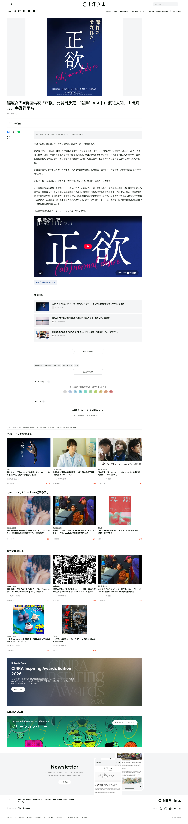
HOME (9, 427)
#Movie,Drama (67, 365)
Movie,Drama (17, 427)
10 (111, 392)
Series (151, 11)
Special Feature (162, 11)
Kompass (26, 808)
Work (72, 799)
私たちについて (11, 817)
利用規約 (84, 817)
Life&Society (63, 799)
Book (55, 799)
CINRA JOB (177, 11)
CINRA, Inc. (169, 800)
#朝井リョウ (39, 365)
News (115, 11)
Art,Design (28, 799)
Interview (134, 11)
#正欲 (76, 365)
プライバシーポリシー (72, 817)
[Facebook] (24, 11)
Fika (19, 808)
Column (143, 11)
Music (20, 799)
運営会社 (21, 817)
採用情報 (29, 817)
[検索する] (155, 4)
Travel (20, 802)
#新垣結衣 (57, 365)
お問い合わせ (60, 817)
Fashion (27, 802)
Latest (108, 11)
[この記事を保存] (8, 137)
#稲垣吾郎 (48, 365)
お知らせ (50, 817)
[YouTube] (29, 11)
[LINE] (34, 11)
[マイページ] (11, 4)
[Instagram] (19, 11)
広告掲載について (40, 817)
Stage (48, 799)
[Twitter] (15, 11)
